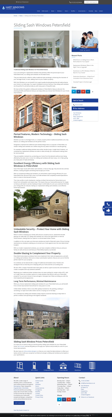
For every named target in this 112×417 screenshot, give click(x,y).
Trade (37, 382)
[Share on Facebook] (78, 92)
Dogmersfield (18, 388)
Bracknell (16, 390)
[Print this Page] (93, 91)
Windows (59, 11)
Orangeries (38, 390)
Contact (101, 11)
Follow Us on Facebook (87, 397)
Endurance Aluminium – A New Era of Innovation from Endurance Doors (83, 77)
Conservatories (82, 11)
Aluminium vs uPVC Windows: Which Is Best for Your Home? (84, 72)
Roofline (73, 11)
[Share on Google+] (83, 92)
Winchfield (25, 388)
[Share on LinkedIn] (88, 92)
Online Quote (45, 11)
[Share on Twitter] (74, 92)
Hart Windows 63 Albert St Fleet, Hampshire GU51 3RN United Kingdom (78, 116)
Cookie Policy (39, 395)
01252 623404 (76, 2)
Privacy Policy (39, 397)
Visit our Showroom (22, 2)
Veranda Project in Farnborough (82, 82)
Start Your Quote (91, 2)
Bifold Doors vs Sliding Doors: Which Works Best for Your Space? (83, 60)
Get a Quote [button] (19, 403)
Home (38, 11)
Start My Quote (85, 50)
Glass (96, 11)
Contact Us (26, 410)
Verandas (91, 11)
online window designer (30, 351)
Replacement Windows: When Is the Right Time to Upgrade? (83, 66)
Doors (66, 11)
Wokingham (17, 386)
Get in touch (21, 346)
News (21, 16)
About (52, 11)
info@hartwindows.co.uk (88, 383)
